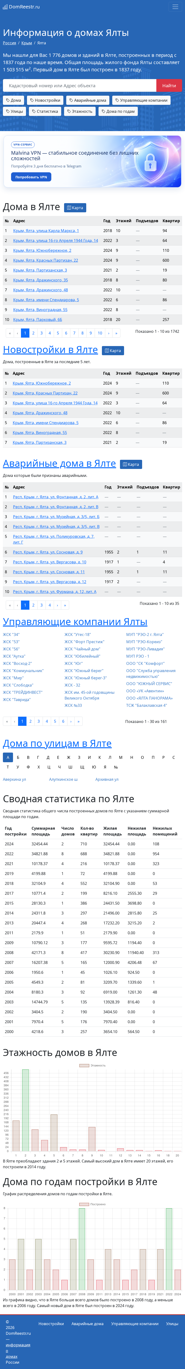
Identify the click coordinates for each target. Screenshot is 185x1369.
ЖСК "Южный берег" (84, 670)
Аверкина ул (14, 779)
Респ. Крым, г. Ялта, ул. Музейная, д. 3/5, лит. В (56, 526)
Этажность (81, 111)
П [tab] (153, 757)
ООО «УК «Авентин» (145, 691)
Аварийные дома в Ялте (59, 463)
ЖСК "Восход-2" (17, 663)
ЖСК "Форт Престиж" (85, 641)
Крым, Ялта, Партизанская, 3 (40, 270)
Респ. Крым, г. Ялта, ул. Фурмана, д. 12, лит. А (54, 591)
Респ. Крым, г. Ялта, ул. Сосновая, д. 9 (48, 552)
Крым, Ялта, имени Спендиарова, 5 (46, 299)
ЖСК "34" (11, 634)
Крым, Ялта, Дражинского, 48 (40, 290)
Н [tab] (131, 757)
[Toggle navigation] (175, 7)
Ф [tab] (28, 767)
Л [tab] (110, 757)
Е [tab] (58, 757)
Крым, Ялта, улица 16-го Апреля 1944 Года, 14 (55, 240)
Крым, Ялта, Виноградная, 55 (40, 309)
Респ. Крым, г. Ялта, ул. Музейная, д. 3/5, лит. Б (56, 516)
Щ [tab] (82, 767)
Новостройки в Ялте (50, 349)
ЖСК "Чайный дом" (82, 649)
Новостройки (47, 100)
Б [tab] (18, 757)
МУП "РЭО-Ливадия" (145, 649)
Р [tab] (163, 757)
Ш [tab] (70, 767)
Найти (169, 85)
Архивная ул (107, 779)
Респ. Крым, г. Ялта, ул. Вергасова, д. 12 (49, 581)
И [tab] (89, 757)
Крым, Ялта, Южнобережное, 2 (42, 250)
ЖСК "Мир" (13, 678)
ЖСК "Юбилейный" (82, 656)
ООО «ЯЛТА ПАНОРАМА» (149, 698)
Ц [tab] (48, 767)
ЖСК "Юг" (74, 663)
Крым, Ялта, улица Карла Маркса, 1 (46, 230)
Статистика (47, 111)
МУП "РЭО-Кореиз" (144, 641)
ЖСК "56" (11, 649)
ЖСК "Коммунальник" (23, 670)
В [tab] (28, 757)
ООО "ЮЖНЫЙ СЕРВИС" (149, 683)
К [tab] (100, 757)
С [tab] (173, 757)
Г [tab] (38, 757)
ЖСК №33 (73, 705)
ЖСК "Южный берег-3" (86, 678)
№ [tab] (116, 767)
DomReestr (24, 6)
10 (100, 333)
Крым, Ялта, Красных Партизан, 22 (45, 260)
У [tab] (18, 767)
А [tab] (8, 757)
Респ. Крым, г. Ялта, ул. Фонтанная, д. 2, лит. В (55, 506)
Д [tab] (48, 757)
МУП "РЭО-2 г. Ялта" (145, 634)
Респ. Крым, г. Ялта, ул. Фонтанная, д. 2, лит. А (55, 497)
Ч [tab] (59, 767)
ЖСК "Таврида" (17, 699)
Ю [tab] (94, 767)
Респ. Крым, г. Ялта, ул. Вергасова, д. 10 (49, 562)
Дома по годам (120, 111)
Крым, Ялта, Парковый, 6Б (37, 319)
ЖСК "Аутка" (14, 656)
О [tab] (142, 757)
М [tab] (121, 757)
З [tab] (79, 757)
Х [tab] (39, 767)
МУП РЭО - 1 (137, 656)
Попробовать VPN (31, 177)
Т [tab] (8, 767)
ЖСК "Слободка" (18, 685)
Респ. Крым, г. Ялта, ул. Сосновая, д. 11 (49, 571)
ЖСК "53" (11, 641)
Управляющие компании (143, 100)
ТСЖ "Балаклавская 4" (146, 705)
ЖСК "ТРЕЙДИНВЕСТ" (23, 692)
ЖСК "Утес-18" (78, 634)
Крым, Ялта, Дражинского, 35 (40, 280)
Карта (77, 207)
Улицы (16, 111)
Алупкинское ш (63, 779)
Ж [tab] (68, 757)
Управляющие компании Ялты (75, 621)
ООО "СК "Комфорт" (145, 663)
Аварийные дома (89, 100)
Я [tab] (105, 767)
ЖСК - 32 (72, 685)
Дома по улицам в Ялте (57, 743)
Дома (15, 100)
